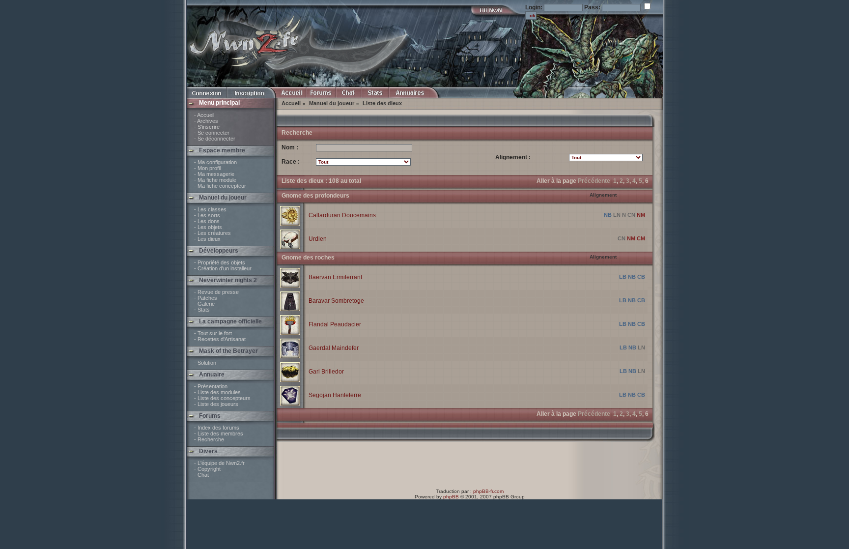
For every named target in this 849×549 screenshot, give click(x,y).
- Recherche (209, 439)
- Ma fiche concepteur (220, 186)
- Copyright (207, 469)
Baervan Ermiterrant (335, 277)
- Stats (202, 310)
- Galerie (204, 304)
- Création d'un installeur (223, 268)
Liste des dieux (382, 103)
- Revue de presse (216, 292)
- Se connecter (211, 133)
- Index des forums (216, 428)
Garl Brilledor (326, 371)
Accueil (291, 103)
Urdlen (318, 238)
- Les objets (208, 227)
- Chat (201, 475)
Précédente (594, 180)
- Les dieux (207, 239)
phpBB (451, 496)
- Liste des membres (218, 433)
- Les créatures (212, 233)
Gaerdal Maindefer (334, 348)
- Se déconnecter (214, 139)
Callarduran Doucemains (342, 215)
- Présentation (210, 386)
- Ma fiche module (215, 180)
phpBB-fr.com (488, 491)
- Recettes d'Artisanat (220, 339)
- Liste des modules (217, 392)
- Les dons (207, 221)
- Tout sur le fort (213, 333)
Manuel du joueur (331, 103)
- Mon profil (207, 168)
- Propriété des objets (219, 262)
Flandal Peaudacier (335, 324)
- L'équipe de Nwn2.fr (219, 463)
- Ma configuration (215, 162)
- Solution (205, 363)
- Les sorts (207, 215)
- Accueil (204, 115)
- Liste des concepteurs (222, 398)
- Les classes (210, 209)
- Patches (205, 298)
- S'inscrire (207, 127)
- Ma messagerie (214, 174)
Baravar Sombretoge (336, 300)
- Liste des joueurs (216, 404)
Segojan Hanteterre (335, 395)
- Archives (206, 121)
